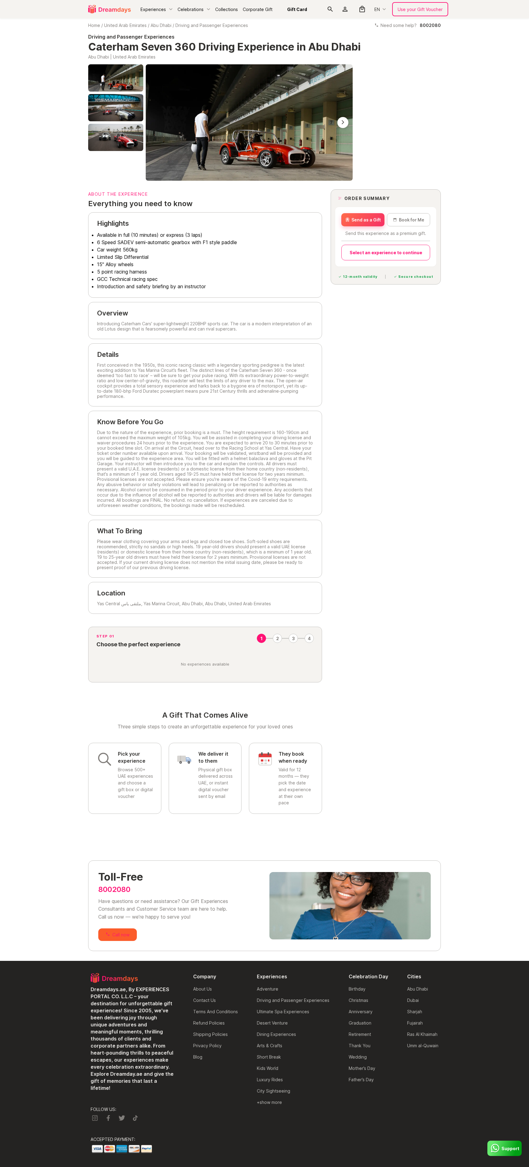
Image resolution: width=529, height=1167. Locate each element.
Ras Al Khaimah (422, 1034)
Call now (120, 934)
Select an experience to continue (386, 252)
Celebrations (191, 9)
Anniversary (361, 1011)
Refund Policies (209, 1022)
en (377, 9)
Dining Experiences (276, 1034)
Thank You (359, 1045)
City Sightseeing (273, 1090)
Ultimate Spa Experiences (283, 1011)
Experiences (153, 9)
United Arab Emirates (125, 25)
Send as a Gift (366, 219)
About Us (202, 988)
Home (94, 25)
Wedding (358, 1056)
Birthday (357, 988)
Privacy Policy (207, 1045)
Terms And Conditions (215, 1011)
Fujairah (415, 1022)
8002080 (114, 889)
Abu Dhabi (161, 25)
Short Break (269, 1056)
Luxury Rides (270, 1079)
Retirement (360, 1034)
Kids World (267, 1068)
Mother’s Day (362, 1068)
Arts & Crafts (269, 1045)
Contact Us (204, 1000)
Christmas (358, 1000)
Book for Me (411, 219)
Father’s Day (361, 1079)
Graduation (360, 1022)
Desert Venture (272, 1022)
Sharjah (414, 1011)
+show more (269, 1102)
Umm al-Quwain (422, 1045)
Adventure (267, 988)
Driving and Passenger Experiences (211, 25)
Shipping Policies (210, 1034)
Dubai (413, 1000)
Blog (197, 1056)
